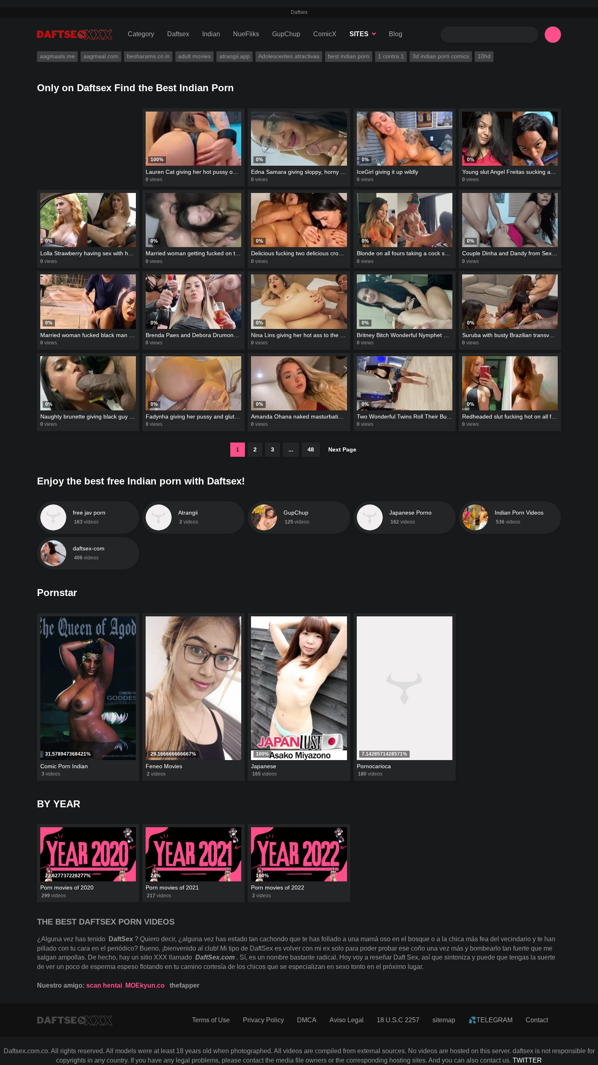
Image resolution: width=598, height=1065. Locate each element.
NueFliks (246, 34)
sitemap (443, 1020)
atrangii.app (234, 56)
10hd (484, 56)
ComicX (324, 34)
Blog (395, 34)
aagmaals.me (57, 56)
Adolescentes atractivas (288, 56)
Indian (211, 34)
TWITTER (527, 1060)
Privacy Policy (263, 1020)
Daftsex (178, 34)
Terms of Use (211, 1020)
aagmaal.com (100, 56)
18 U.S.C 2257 (398, 1020)
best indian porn (348, 56)
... (290, 449)
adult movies (194, 56)
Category (141, 34)
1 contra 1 (391, 56)
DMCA (306, 1020)
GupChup (286, 34)
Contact (537, 1020)
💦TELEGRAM (490, 1020)
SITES (359, 34)
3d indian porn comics (440, 56)
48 (311, 449)
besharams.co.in (148, 56)
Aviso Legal (347, 1020)
